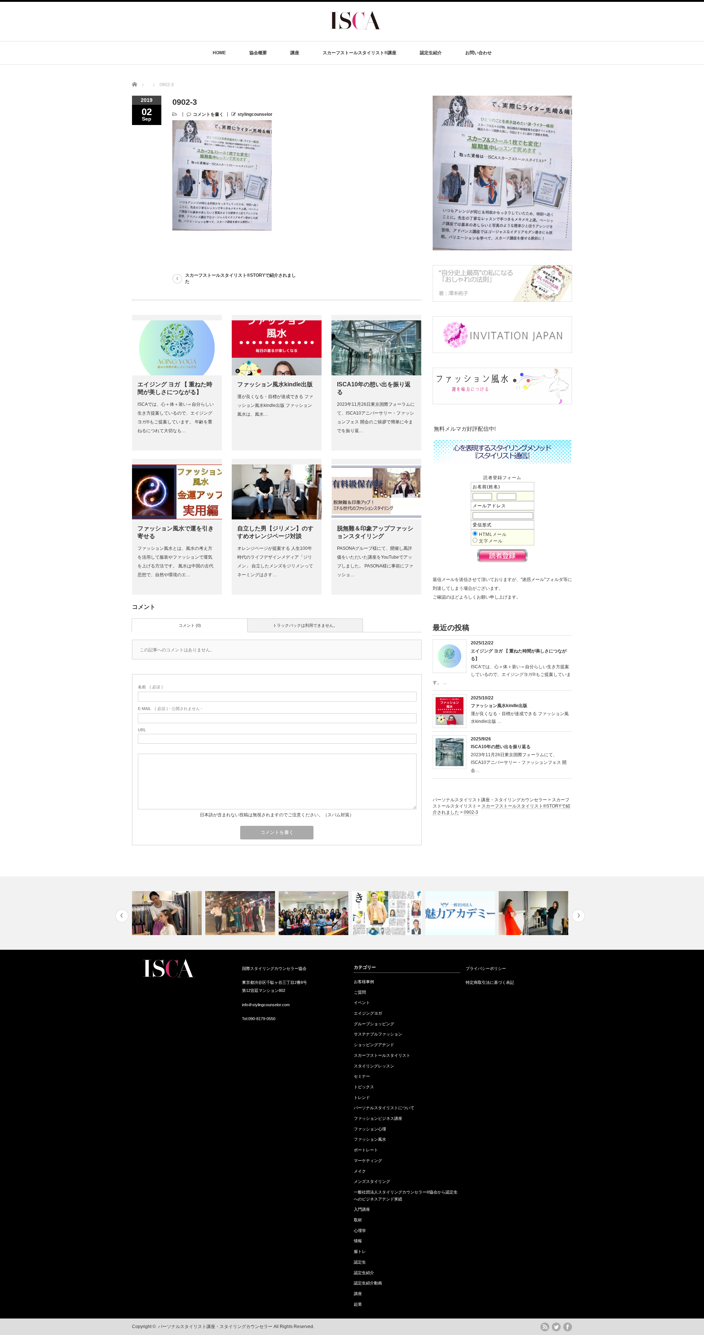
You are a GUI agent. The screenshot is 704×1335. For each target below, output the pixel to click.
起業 (358, 1304)
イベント (362, 1002)
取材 (358, 1220)
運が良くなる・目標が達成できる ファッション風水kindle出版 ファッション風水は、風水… (275, 405)
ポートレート (366, 1150)
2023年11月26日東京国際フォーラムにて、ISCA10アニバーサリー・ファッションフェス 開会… (518, 762)
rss (544, 1327)
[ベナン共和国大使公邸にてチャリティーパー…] (314, 913)
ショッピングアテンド (374, 1044)
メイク (360, 1171)
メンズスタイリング (372, 1181)
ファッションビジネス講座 (378, 1118)
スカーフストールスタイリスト (382, 1055)
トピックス (364, 1087)
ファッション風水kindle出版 (275, 384)
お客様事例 (364, 981)
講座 (294, 52)
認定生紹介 (431, 52)
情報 (358, 1241)
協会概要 (258, 52)
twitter (556, 1327)
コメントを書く (208, 114)
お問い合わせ (478, 52)
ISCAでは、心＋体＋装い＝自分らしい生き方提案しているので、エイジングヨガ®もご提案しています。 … (502, 674)
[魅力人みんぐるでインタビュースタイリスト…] (461, 913)
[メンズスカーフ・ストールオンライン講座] (387, 913)
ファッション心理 (370, 1129)
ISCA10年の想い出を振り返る (501, 746)
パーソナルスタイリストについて (384, 1108)
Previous (121, 915)
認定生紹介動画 (368, 1283)
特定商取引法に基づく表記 (490, 982)
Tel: (245, 1018)
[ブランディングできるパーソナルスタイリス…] (241, 913)
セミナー (362, 1076)
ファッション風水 (370, 1139)
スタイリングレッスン (374, 1066)
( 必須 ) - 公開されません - (170, 708)
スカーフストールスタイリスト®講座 (359, 52)
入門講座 (362, 1209)
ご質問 (360, 992)
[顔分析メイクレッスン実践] (167, 913)
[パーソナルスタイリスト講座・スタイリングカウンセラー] (355, 35)
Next (578, 915)
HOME (219, 52)
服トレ (360, 1251)
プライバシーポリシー (486, 968)
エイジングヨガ (368, 1013)
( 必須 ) (150, 687)
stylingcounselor (255, 114)
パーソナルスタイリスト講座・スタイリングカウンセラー (215, 1326)
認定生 (360, 1262)
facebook (567, 1327)
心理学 (360, 1230)
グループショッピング (374, 1024)
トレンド (362, 1097)
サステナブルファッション (378, 1034)
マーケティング (368, 1160)
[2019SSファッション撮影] (534, 913)
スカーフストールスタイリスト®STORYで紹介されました (240, 278)
